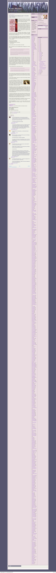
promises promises (34, 422)
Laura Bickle (33, 326)
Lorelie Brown (33, 350)
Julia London (33, 280)
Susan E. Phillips (34, 513)
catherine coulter (34, 126)
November (41, 53)
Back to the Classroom (41, 63)
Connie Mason (33, 150)
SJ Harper (33, 492)
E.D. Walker (33, 181)
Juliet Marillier (33, 288)
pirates (32, 417)
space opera (33, 501)
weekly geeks (33, 551)
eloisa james (33, 191)
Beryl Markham (33, 100)
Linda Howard (33, 343)
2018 (32, 58)
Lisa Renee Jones (34, 344)
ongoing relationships (34, 407)
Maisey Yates (33, 363)
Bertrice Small (33, 99)
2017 (39, 43)
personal (33, 416)
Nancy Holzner (33, 394)
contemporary (33, 152)
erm (32, 196)
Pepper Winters (33, 415)
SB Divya (33, 466)
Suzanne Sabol (33, 519)
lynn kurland (33, 359)
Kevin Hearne (33, 307)
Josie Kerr (33, 275)
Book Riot (33, 110)
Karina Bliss (33, 291)
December (41, 52)
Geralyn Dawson (34, 214)
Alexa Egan (33, 68)
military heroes (33, 385)
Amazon (33, 77)
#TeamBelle (33, 46)
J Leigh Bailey (33, 239)
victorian (33, 547)
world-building (33, 560)
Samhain (33, 460)
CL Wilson (33, 145)
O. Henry (33, 404)
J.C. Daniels (33, 240)
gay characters (33, 210)
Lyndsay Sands (33, 358)
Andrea (32, 79)
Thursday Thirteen (34, 534)
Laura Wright (33, 331)
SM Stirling (33, 494)
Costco (32, 155)
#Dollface (33, 39)
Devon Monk (33, 168)
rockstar (33, 447)
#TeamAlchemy (33, 45)
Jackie (32, 241)
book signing (33, 111)
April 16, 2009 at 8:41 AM (14, 156)
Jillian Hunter (33, 266)
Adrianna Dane (33, 64)
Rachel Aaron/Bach (34, 428)
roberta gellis (33, 442)
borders (33, 112)
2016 (39, 44)
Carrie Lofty (33, 123)
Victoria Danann (33, 545)
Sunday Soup (33, 511)
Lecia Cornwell (33, 338)
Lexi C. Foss (33, 340)
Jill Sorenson (12, 133)
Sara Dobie (33, 463)
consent (33, 151)
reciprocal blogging (34, 435)
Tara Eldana (33, 526)
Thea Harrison (33, 531)
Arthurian (33, 90)
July (40, 57)
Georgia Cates (33, 213)
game (32, 209)
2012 (32, 54)
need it (32, 397)
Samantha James (34, 459)
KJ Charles (33, 312)
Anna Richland (33, 84)
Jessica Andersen (34, 260)
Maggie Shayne (33, 362)
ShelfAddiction (33, 485)
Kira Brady (33, 310)
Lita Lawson (33, 346)
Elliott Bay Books (34, 190)
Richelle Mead (33, 440)
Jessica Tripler (33, 261)
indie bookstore (33, 236)
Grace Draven (33, 222)
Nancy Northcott (33, 395)
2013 (32, 55)
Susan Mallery (33, 514)
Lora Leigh (33, 349)
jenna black (33, 255)
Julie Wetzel (33, 287)
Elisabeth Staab (33, 184)
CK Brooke (33, 144)
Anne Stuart (33, 86)
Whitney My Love (34, 556)
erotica (32, 197)
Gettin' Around (41, 66)
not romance (33, 403)
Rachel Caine (33, 430)
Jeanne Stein (33, 253)
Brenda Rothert (33, 113)
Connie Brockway (34, 149)
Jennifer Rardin (33, 258)
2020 (39, 40)
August (40, 56)
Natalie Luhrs (33, 396)
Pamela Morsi (33, 410)
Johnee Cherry (33, 273)
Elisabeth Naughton (34, 182)
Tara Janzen (33, 527)
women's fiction (33, 559)
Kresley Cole (33, 314)
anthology (33, 87)
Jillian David (33, 265)
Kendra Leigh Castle (34, 304)
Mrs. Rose (33, 388)
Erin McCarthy (33, 194)
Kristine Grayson (34, 320)
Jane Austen (33, 247)
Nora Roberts (33, 402)
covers (32, 157)
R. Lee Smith (33, 427)
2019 (32, 59)
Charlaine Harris (34, 130)
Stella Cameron (33, 505)
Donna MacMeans (34, 178)
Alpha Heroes (15, 8)
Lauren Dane (33, 333)
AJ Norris (33, 67)
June (40, 58)
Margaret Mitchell (34, 365)
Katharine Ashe (33, 297)
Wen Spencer (33, 552)
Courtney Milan (33, 156)
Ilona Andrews (33, 235)
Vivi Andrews (33, 550)
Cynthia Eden (33, 158)
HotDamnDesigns (34, 234)
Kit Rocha (33, 311)
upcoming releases (34, 540)
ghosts (32, 215)
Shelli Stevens (33, 486)
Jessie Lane (33, 262)
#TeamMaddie (33, 48)
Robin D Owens (33, 443)
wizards (33, 558)
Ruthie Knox (33, 455)
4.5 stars (33, 61)
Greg (32, 223)
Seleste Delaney (34, 476)
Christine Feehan (34, 139)
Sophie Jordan (33, 500)
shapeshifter (33, 482)
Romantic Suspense (34, 448)
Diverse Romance (34, 174)
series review (33, 479)
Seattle (32, 472)
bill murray (33, 106)
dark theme (33, 162)
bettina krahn (33, 103)
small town (33, 495)
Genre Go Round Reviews (12, 104)
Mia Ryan (33, 384)
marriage (33, 372)
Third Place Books (34, 533)
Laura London (33, 330)
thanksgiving (33, 530)
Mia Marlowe (33, 383)
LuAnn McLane (33, 357)
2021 (39, 39)
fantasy (32, 200)
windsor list (33, 557)
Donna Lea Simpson (34, 176)
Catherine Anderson (34, 124)
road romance (33, 441)
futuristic (33, 207)
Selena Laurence (34, 475)
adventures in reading (34, 65)
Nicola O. (12, 142)
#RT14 (32, 41)
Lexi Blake (33, 339)
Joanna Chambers (13, 129)
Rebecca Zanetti (33, 433)
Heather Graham (34, 229)
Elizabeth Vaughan (34, 187)
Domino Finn (33, 175)
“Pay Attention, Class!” (41, 64)
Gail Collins (33, 208)
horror (32, 233)
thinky (32, 532)
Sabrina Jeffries (33, 456)
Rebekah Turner (33, 434)
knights (32, 313)
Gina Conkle (33, 216)
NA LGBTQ (33, 391)
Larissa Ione (33, 325)
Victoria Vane (33, 546)
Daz (32, 163)
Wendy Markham (34, 553)
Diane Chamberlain (34, 171)
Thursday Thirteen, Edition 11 (42, 65)
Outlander (33, 409)
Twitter (32, 539)
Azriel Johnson (33, 92)
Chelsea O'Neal (33, 132)
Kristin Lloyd (33, 318)
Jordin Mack (33, 274)
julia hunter (33, 279)
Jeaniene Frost (33, 252)
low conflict (33, 356)
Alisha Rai (33, 72)
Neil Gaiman (33, 398)
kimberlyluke (12, 123)
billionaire (33, 107)
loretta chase (33, 351)
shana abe (33, 481)
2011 (32, 53)
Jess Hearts (33, 259)
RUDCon (33, 453)
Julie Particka (33, 286)
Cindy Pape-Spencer (34, 142)
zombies (33, 563)
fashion (32, 202)
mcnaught (33, 378)
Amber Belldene (33, 78)
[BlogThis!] (17, 112)
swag (32, 520)
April (40, 60)
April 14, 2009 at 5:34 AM (14, 122)
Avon (32, 91)
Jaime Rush (33, 246)
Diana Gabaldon (34, 169)
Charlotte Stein (33, 131)
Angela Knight (33, 80)
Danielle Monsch (34, 161)
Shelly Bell (33, 487)
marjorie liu (33, 370)
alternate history (33, 73)
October (40, 54)
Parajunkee (33, 411)
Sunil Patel (33, 512)
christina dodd (33, 137)
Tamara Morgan (33, 524)
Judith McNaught (34, 278)
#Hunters (33, 40)
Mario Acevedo (33, 369)
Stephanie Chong (34, 506)
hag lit (32, 226)
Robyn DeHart (33, 446)
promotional (33, 424)
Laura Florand (33, 327)
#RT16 (32, 42)
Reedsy (33, 437)
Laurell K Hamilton (34, 332)
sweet (32, 521)
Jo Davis (33, 268)
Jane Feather (33, 248)
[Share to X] (18, 112)
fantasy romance (34, 201)
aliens (32, 71)
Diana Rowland (33, 170)
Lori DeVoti (33, 352)
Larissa (32, 324)
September (41, 55)
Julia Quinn (33, 281)
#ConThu (33, 38)
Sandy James (33, 462)
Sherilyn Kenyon (34, 488)
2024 (32, 60)
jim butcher (33, 267)
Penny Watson (33, 414)
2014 (39, 46)
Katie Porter (33, 299)
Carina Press (33, 119)
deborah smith (33, 164)
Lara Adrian (33, 323)
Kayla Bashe (33, 301)
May (40, 59)
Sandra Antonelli (34, 461)
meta (32, 382)
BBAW (32, 97)
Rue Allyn (33, 454)
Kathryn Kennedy (34, 298)
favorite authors (33, 203)
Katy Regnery (33, 300)
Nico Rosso (33, 401)
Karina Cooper (33, 292)
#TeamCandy (33, 47)
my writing (33, 389)
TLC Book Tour (33, 537)
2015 (39, 45)
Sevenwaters (33, 480)
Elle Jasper (33, 189)
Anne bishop (33, 85)
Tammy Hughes (33, 525)
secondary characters (34, 473)
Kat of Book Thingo (34, 293)
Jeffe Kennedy (33, 254)
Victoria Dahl (33, 544)
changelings (33, 129)
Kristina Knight (33, 319)
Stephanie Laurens (34, 507)
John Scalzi (33, 272)
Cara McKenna (33, 118)
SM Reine (33, 493)
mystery (33, 390)
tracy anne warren (34, 538)
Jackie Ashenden (34, 242)
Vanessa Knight (33, 543)
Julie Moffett (33, 285)
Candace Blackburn (34, 116)
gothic (32, 221)
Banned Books (33, 93)
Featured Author (33, 204)
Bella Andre (33, 98)
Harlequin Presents (34, 227)
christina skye (33, 138)
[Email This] (16, 112)
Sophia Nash (33, 498)
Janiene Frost (33, 249)
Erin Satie (33, 195)
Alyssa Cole (33, 74)
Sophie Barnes (33, 499)
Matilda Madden (33, 377)
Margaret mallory (34, 364)
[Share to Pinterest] (19, 112)
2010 (32, 52)
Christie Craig (33, 136)
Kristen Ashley (33, 317)
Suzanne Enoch (33, 518)
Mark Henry (33, 371)
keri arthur (33, 306)
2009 (32, 51)
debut (32, 165)
